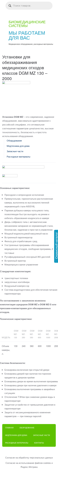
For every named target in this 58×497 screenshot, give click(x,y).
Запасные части (15, 151)
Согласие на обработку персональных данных (29, 457)
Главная (9, 428)
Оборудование (14, 140)
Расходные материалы (18, 156)
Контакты (39, 443)
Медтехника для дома (18, 146)
